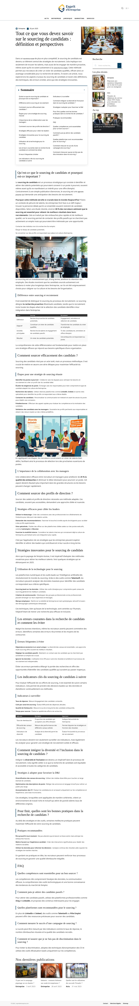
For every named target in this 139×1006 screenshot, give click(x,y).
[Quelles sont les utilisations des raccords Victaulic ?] (76, 970)
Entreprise (20, 986)
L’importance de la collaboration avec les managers (33, 121)
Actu (68, 986)
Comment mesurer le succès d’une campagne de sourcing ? (65, 147)
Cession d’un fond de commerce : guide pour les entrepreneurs (106, 126)
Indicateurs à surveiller (61, 96)
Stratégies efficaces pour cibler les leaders (34, 131)
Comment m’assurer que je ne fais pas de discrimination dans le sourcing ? (68, 153)
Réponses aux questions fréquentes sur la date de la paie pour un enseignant (114, 84)
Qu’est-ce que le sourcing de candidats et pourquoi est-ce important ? (33, 97)
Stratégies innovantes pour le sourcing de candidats (34, 136)
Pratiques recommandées (62, 118)
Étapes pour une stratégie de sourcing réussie (32, 115)
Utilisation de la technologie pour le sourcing (31, 142)
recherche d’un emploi (61, 68)
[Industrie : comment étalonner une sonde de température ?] (51, 970)
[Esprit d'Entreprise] (69, 8)
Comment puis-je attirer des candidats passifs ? (66, 134)
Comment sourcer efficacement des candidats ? (32, 108)
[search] (122, 8)
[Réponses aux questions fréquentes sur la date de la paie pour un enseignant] (98, 82)
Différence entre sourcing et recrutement (34, 103)
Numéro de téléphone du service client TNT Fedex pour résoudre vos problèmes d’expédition (114, 101)
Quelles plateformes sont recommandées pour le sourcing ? (68, 140)
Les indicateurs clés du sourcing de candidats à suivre (31, 160)
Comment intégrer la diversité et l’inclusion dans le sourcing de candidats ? (68, 102)
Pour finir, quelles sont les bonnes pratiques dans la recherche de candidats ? (68, 112)
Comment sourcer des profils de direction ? (34, 126)
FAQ (54, 122)
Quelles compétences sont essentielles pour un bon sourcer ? (67, 127)
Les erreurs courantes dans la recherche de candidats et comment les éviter (34, 149)
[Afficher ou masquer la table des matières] (59, 90)
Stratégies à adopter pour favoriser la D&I (68, 107)
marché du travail (28, 59)
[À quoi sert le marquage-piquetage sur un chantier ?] (26, 970)
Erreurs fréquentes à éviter (28, 154)
